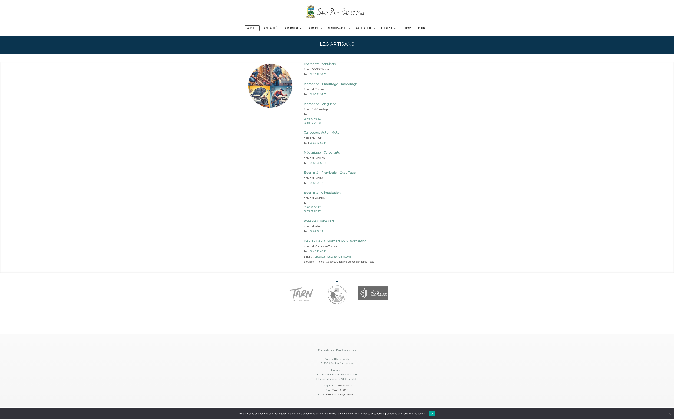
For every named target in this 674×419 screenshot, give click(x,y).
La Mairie (313, 28)
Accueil (252, 28)
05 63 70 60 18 (344, 385)
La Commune (290, 28)
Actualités (271, 28)
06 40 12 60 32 (318, 251)
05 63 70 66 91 (312, 118)
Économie (386, 28)
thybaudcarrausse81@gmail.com (332, 256)
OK (432, 413)
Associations (364, 28)
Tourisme (407, 28)
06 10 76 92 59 (318, 74)
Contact (423, 28)
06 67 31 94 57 (318, 94)
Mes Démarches (337, 28)
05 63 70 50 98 (340, 389)
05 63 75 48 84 (318, 183)
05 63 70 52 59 (318, 162)
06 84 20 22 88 (312, 122)
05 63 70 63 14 (318, 142)
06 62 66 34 (316, 231)
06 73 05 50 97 (312, 211)
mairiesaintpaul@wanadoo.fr (341, 394)
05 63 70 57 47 (312, 207)
